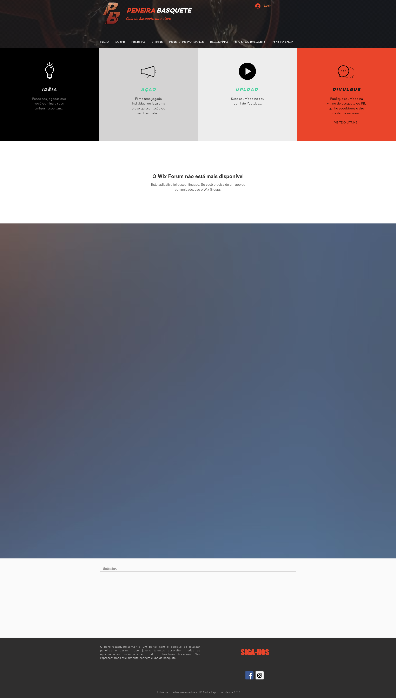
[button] (138, 42)
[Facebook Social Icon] (249, 675)
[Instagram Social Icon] (260, 675)
